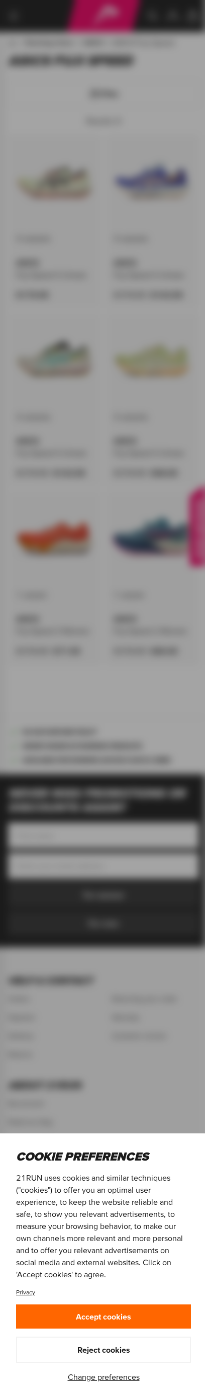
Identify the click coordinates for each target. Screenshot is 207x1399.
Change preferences (104, 1376)
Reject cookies (103, 1349)
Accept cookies (103, 1316)
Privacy (25, 1292)
